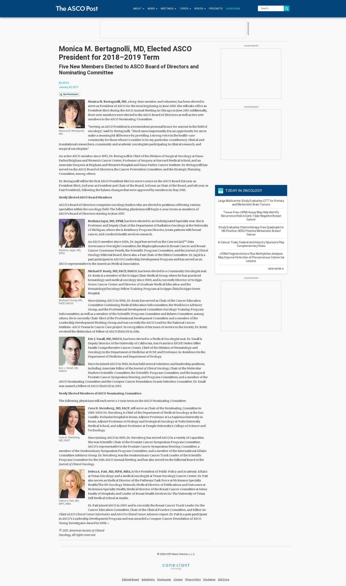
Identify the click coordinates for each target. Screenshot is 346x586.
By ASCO (64, 82)
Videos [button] (199, 8)
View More (275, 268)
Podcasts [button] (216, 8)
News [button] (152, 8)
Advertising (148, 579)
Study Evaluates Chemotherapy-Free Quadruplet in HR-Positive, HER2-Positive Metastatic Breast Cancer (251, 231)
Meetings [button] (167, 8)
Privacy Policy (193, 579)
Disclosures (164, 579)
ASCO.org (223, 579)
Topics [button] (184, 8)
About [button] (137, 8)
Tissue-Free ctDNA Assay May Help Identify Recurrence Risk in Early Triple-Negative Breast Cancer (251, 216)
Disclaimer (209, 579)
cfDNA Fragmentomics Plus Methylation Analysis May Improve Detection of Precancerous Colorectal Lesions (251, 257)
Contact (178, 579)
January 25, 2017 (68, 87)
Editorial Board (130, 579)
